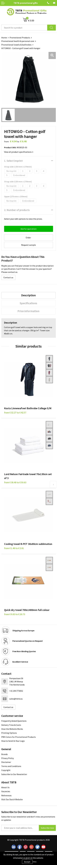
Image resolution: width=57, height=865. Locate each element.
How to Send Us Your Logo (13, 741)
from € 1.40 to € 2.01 (14, 548)
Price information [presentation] (28, 311)
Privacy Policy (7, 758)
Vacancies (5, 791)
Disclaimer (6, 762)
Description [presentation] (28, 295)
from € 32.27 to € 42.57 (15, 412)
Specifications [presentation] (28, 303)
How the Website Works (12, 729)
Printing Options (9, 733)
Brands (4, 754)
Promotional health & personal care (17, 41)
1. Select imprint (13, 160)
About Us (5, 787)
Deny (34, 862)
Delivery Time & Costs (11, 725)
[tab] (28, 295)
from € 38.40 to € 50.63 (15, 482)
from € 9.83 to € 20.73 (14, 614)
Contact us (8, 277)
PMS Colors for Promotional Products (18, 737)
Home (4, 37)
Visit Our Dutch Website (12, 799)
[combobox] (24, 28)
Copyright (5, 770)
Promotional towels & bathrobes (16, 44)
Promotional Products (20, 37)
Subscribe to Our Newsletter (14, 774)
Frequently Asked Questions (14, 721)
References (6, 795)
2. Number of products (17, 210)
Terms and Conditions (11, 766)
